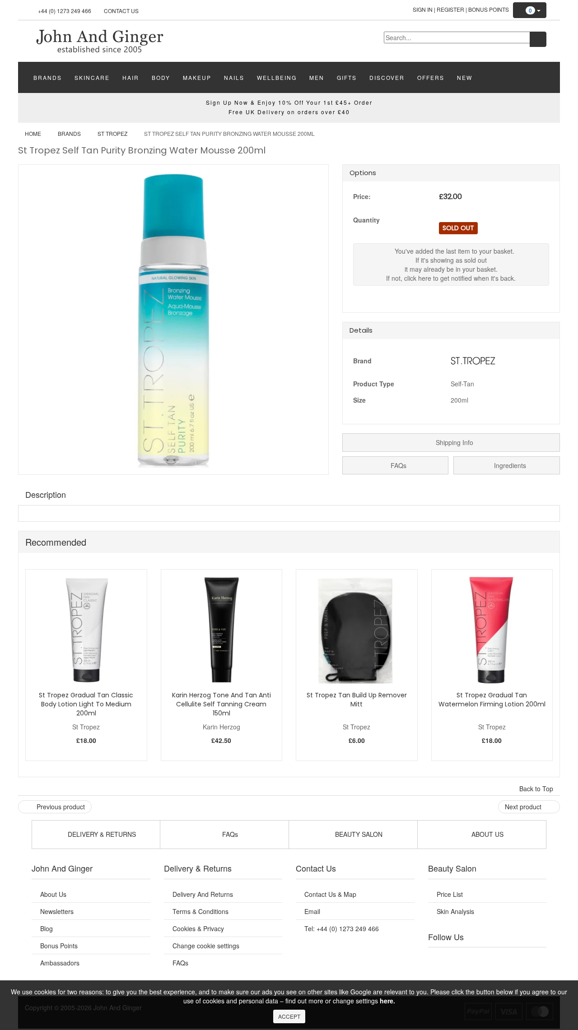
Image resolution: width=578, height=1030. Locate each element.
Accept (289, 1016)
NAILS (234, 77)
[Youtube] (460, 958)
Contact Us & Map (330, 894)
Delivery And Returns (202, 894)
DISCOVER (387, 77)
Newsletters (57, 911)
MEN (316, 77)
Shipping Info (453, 442)
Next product (524, 806)
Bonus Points (488, 9)
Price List (450, 894)
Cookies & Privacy (198, 928)
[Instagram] (496, 958)
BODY (161, 77)
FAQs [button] (229, 834)
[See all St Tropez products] (473, 359)
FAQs (397, 465)
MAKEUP (197, 77)
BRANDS (47, 77)
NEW (464, 77)
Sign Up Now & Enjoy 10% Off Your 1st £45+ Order (289, 102)
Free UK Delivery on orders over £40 (289, 112)
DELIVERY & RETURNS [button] (101, 834)
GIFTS (347, 77)
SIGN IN (423, 9)
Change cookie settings (205, 945)
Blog (46, 928)
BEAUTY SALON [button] (357, 834)
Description (45, 494)
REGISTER (450, 9)
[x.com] (478, 958)
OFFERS (430, 77)
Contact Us (121, 10)
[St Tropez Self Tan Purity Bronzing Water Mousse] (99, 40)
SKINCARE (92, 77)
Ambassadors (59, 962)
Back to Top (537, 788)
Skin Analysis (455, 911)
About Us (53, 894)
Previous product (60, 806)
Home (33, 133)
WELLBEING (277, 77)
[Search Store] (538, 39)
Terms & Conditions (200, 911)
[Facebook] (441, 958)
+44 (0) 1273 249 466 (64, 10)
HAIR (130, 77)
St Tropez (112, 133)
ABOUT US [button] (486, 834)
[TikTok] (533, 958)
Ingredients (509, 465)
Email (312, 911)
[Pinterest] (515, 958)
